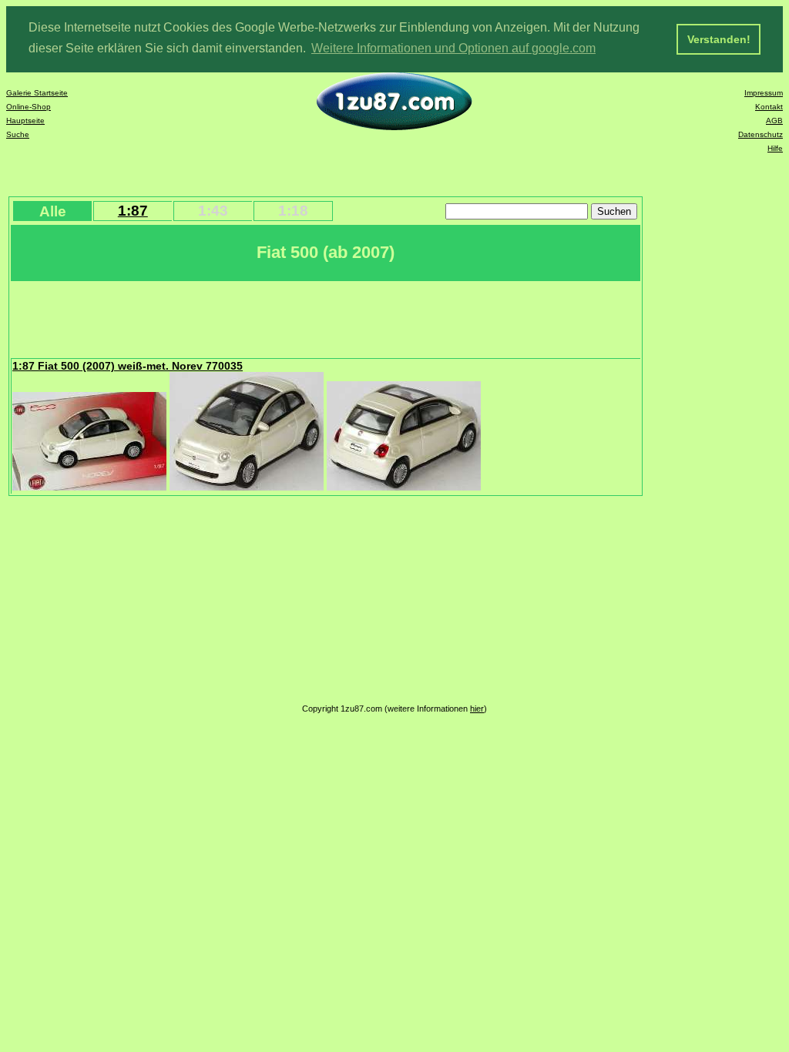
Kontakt (769, 106)
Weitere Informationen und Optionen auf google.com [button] (453, 48)
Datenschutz (760, 134)
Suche (17, 134)
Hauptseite (25, 120)
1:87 (133, 211)
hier (477, 708)
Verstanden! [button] (718, 39)
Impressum (763, 93)
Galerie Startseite (37, 93)
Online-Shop (28, 106)
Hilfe (775, 148)
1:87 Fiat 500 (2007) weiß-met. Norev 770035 (127, 366)
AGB (774, 120)
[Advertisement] (292, 318)
